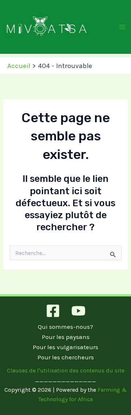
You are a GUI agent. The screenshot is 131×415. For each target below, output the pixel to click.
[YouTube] (78, 311)
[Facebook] (53, 311)
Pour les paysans (66, 336)
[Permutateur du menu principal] (122, 27)
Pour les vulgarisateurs (65, 347)
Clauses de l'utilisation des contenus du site (65, 370)
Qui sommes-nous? (65, 326)
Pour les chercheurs (65, 357)
